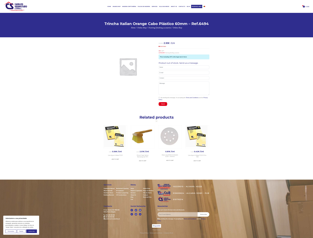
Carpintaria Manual (109, 188)
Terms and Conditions (192, 97)
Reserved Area (197, 6)
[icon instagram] (140, 214)
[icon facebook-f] (132, 210)
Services (154, 6)
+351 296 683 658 (110, 215)
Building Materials (109, 195)
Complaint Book (168, 233)
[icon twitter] (136, 210)
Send (163, 104)
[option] (128, 66)
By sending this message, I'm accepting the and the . (183, 98)
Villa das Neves (164, 6)
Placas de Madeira (144, 6)
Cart (132, 199)
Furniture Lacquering (122, 192)
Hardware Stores (108, 192)
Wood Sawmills (108, 190)
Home (109, 6)
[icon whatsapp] (132, 214)
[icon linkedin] (136, 214)
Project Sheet (156, 230)
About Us (174, 6)
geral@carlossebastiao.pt (112, 219)
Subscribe (203, 214)
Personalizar (11, 231)
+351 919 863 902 (109, 217)
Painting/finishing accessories (172, 53)
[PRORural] (158, 226)
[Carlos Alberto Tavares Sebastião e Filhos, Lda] (29, 6)
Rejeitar (21, 231)
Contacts (182, 6)
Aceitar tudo (31, 231)
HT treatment (120, 190)
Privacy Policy (144, 233)
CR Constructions (121, 195)
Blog (188, 6)
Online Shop (117, 6)
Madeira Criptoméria (129, 6)
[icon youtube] (140, 210)
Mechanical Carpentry (122, 188)
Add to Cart (115, 159)
